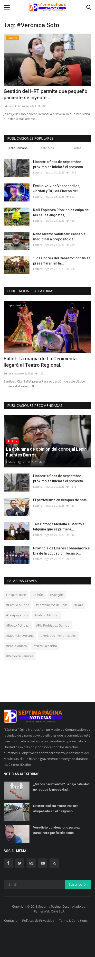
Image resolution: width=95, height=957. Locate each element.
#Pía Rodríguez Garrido (52, 625)
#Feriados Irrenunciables (58, 635)
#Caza (78, 605)
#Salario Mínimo (46, 615)
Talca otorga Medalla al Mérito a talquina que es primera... (59, 526)
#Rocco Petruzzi (17, 625)
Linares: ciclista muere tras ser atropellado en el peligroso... (55, 808)
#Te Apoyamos (17, 615)
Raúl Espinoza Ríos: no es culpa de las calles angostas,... (61, 212)
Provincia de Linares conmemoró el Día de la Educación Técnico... (62, 550)
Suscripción (78, 884)
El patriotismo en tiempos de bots (60, 500)
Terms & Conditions (73, 920)
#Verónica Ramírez (19, 656)
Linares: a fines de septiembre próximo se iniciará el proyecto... (59, 164)
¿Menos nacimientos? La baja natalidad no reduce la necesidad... (61, 786)
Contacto (11, 920)
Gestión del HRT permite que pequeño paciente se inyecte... (45, 94)
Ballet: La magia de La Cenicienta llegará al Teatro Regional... (40, 362)
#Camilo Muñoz (17, 605)
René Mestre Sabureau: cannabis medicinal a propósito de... (59, 236)
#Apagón (56, 594)
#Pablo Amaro (16, 646)
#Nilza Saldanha (45, 646)
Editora (8, 106)
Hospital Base (16, 594)
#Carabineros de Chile (51, 605)
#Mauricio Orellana (20, 635)
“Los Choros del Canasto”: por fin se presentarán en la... (61, 260)
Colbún (38, 594)
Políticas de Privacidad (38, 920)
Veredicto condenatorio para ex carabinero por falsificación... (56, 830)
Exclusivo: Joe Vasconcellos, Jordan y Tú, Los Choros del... (57, 188)
